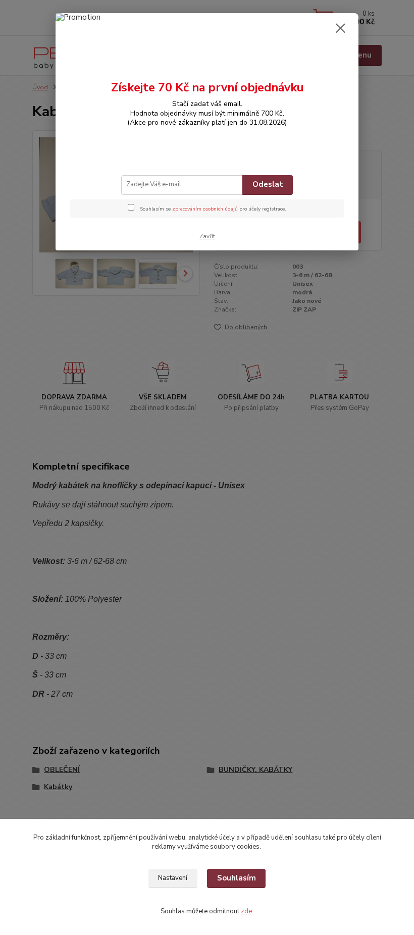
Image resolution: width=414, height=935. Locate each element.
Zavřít (207, 236)
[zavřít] (340, 28)
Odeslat (267, 184)
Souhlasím (236, 878)
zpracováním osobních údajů (205, 209)
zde (246, 911)
